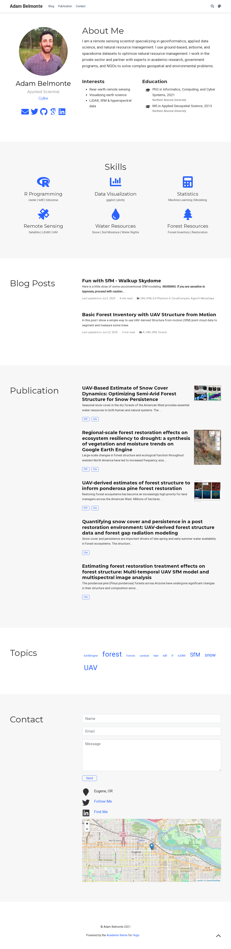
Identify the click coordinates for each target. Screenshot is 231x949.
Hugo (136, 935)
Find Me (101, 812)
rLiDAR (182, 655)
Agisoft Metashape (202, 298)
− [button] (87, 829)
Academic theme (117, 935)
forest (112, 654)
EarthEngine (91, 655)
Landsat (144, 655)
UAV (142, 298)
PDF (86, 419)
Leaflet (200, 880)
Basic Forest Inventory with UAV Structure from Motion (149, 314)
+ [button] (87, 823)
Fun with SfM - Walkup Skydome (121, 280)
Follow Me (103, 801)
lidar (156, 655)
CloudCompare (181, 298)
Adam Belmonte (26, 6)
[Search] (212, 6)
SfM (148, 298)
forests (162, 332)
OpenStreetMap (213, 880)
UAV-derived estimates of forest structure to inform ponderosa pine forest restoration (136, 485)
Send (89, 778)
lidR (165, 655)
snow (210, 655)
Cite (95, 419)
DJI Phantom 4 (161, 298)
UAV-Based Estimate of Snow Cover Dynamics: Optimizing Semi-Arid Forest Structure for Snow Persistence (129, 393)
